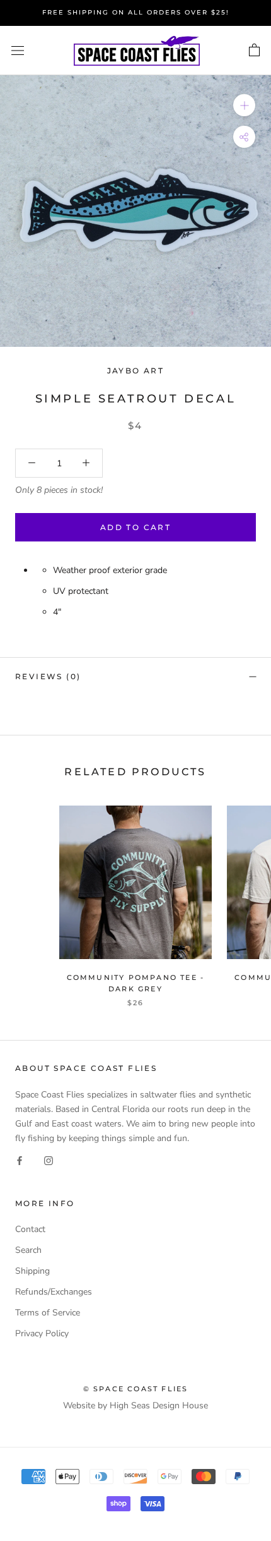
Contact (30, 1229)
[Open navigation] (17, 51)
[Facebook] (19, 1159)
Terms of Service (47, 1313)
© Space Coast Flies (135, 1388)
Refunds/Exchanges (53, 1292)
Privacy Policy (42, 1333)
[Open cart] (254, 50)
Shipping (32, 1271)
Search (28, 1250)
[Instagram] (48, 1159)
